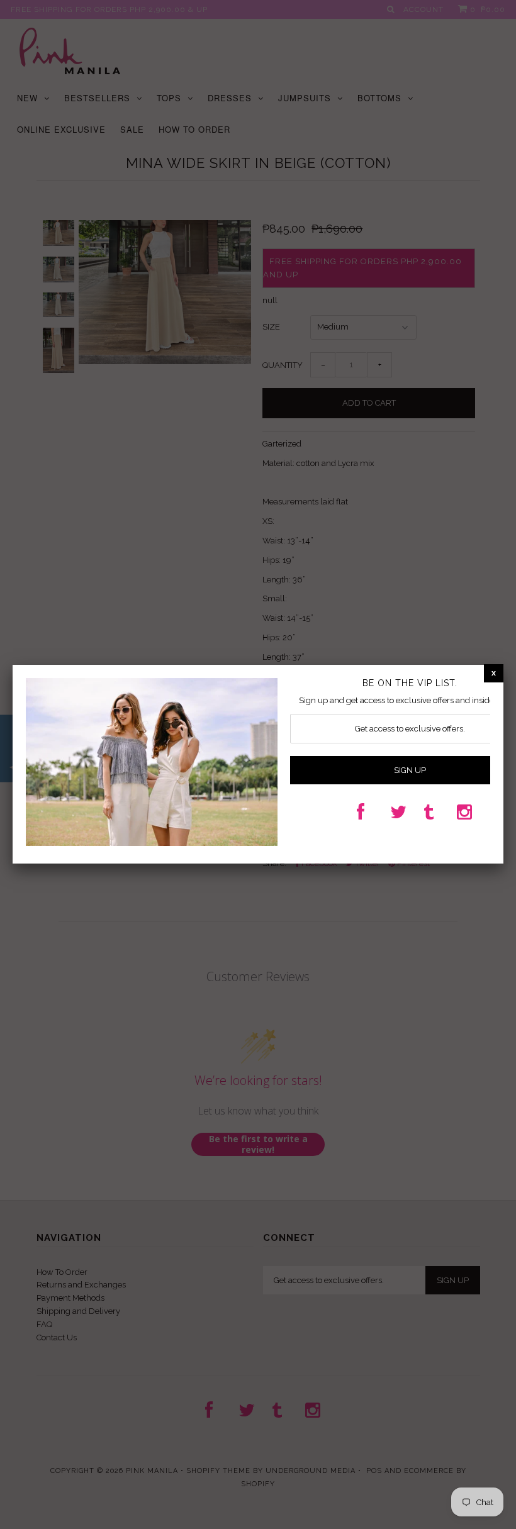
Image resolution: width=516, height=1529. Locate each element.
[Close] (493, 673)
